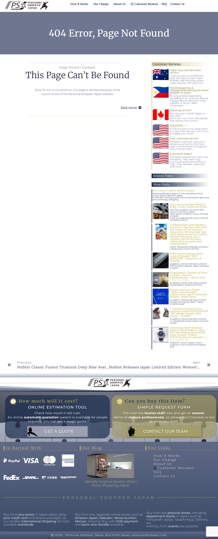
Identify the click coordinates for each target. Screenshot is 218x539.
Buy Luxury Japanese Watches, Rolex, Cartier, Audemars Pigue (188, 205)
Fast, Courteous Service (184, 138)
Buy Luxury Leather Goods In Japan (173, 190)
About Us (120, 4)
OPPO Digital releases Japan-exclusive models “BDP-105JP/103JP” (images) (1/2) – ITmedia (187, 257)
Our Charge (100, 4)
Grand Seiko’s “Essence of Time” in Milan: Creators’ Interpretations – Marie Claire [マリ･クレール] (189, 276)
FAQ (164, 4)
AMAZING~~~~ (179, 125)
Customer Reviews (146, 4)
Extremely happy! (181, 153)
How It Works (79, 4)
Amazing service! (180, 110)
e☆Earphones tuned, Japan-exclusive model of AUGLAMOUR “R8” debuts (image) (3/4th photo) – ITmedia (189, 312)
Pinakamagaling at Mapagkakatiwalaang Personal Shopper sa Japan (189, 90)
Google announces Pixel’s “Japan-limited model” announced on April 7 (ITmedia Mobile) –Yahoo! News (188, 293)
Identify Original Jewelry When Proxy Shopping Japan (111, 483)
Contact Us (177, 4)
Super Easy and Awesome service (185, 71)
